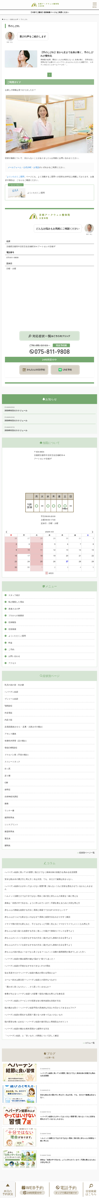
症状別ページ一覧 (87, 852)
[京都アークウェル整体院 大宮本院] (45, 5)
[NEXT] (92, 531)
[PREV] (7, 531)
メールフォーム (14, 167)
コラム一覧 (90, 1042)
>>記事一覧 (49, 1057)
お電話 (36, 167)
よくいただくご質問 (15, 176)
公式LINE (27, 167)
